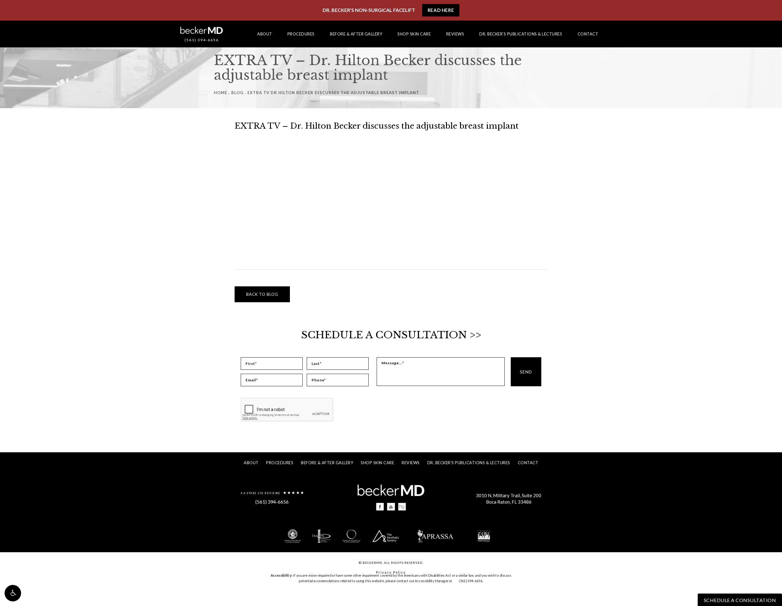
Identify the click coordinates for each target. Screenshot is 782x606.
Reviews (455, 33)
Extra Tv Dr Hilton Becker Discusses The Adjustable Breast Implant (333, 92)
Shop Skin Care (414, 33)
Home (220, 92)
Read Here (441, 10)
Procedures (301, 33)
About (264, 33)
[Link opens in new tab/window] (380, 507)
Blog (237, 92)
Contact (588, 33)
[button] (13, 593)
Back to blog (262, 294)
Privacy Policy (391, 572)
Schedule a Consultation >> (391, 335)
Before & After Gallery (356, 33)
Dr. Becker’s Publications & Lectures (520, 33)
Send (526, 371)
